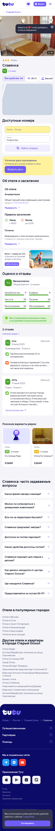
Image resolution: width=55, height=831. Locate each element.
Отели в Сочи (9, 620)
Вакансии (6, 792)
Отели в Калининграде (13, 627)
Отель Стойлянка (11, 682)
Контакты (6, 795)
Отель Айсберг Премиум (14, 665)
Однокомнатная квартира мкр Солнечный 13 (24, 669)
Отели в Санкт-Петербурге (15, 624)
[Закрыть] (52, 27)
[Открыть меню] (51, 4)
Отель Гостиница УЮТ (13, 658)
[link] (12, 264)
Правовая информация (12, 798)
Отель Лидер (8, 649)
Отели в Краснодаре (12, 631)
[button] (28, 4)
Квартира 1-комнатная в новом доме (20, 689)
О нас (4, 789)
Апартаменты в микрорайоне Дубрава (21, 686)
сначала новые (9, 333)
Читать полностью (14, 410)
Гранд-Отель (8, 662)
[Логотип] (8, 4)
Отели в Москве (10, 617)
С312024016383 (20, 202)
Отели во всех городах (13, 634)
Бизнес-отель (9, 679)
